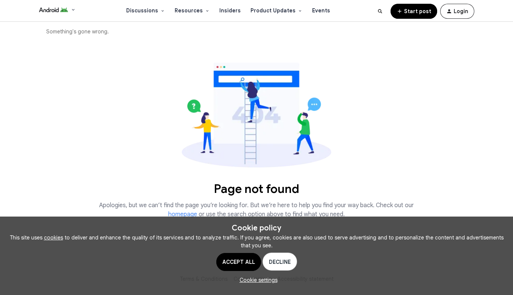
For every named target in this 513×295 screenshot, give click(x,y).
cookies (53, 237)
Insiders (230, 10)
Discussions (142, 10)
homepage (182, 214)
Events (321, 10)
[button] (414, 11)
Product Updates (273, 10)
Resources (189, 10)
